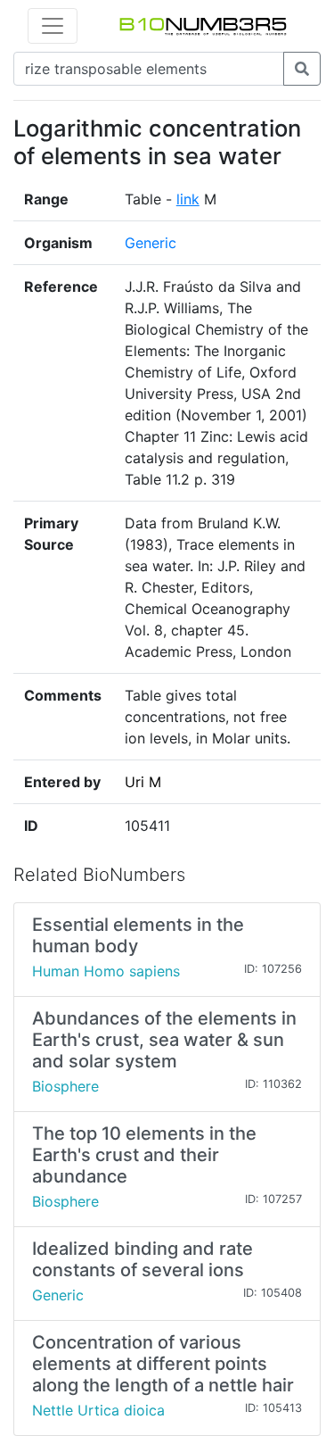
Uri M (143, 782)
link (188, 199)
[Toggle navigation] (52, 26)
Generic (150, 243)
